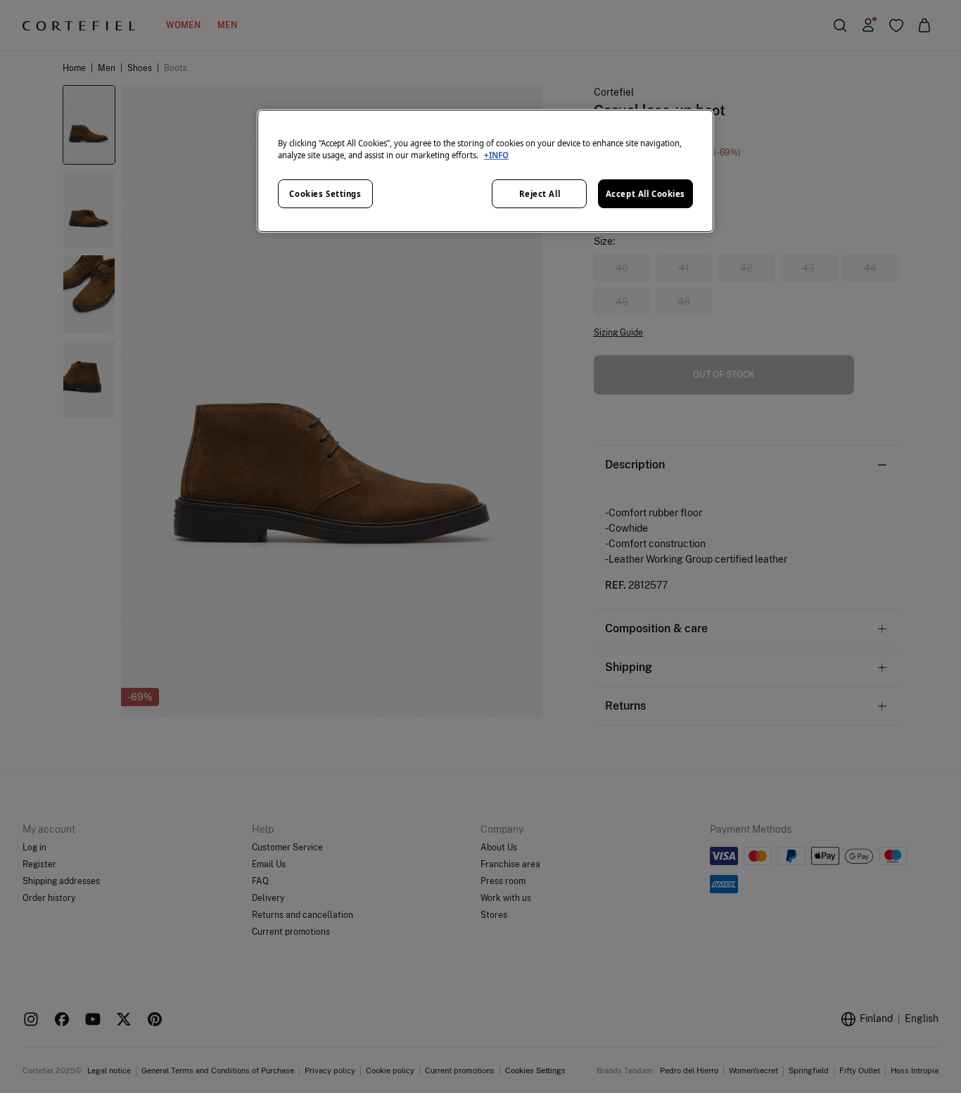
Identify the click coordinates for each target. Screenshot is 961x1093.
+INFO (496, 155)
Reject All (540, 193)
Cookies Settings (325, 193)
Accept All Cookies (645, 193)
